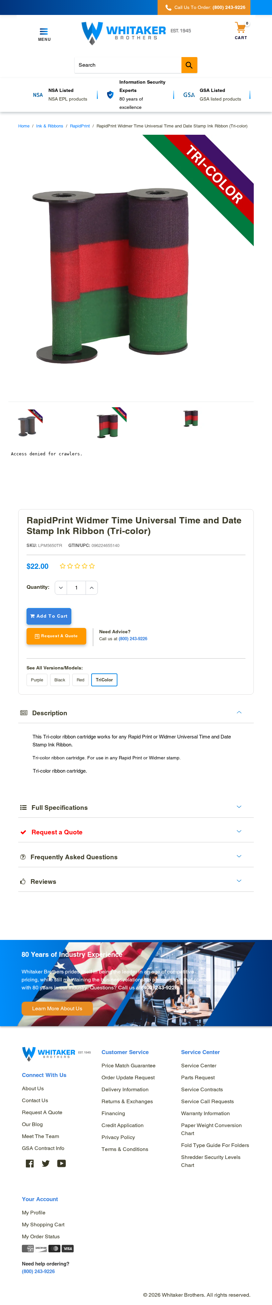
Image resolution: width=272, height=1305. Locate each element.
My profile (33, 1212)
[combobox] (136, 65)
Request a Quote (42, 1112)
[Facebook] (30, 1163)
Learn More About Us (57, 1008)
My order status (41, 1236)
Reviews (41, 881)
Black (59, 679)
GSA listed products (144, 99)
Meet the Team (40, 1136)
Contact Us (35, 1100)
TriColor (104, 679)
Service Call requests (207, 1101)
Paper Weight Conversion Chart (211, 1129)
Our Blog (32, 1124)
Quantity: (41, 587)
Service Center (198, 1065)
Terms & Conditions (125, 1149)
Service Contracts (202, 1089)
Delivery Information (125, 1089)
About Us (33, 1088)
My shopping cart (43, 1224)
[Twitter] (46, 1163)
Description (47, 713)
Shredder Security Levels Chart (210, 1161)
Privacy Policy (118, 1137)
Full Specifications (57, 807)
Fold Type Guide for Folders (215, 1145)
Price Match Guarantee (129, 1065)
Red (80, 679)
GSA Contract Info (43, 1148)
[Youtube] (62, 1163)
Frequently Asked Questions (72, 857)
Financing (113, 1113)
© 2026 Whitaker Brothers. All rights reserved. (196, 1295)
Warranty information (205, 1113)
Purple (37, 679)
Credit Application (123, 1125)
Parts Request (198, 1077)
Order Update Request (128, 1077)
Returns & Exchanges (127, 1101)
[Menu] (44, 32)
